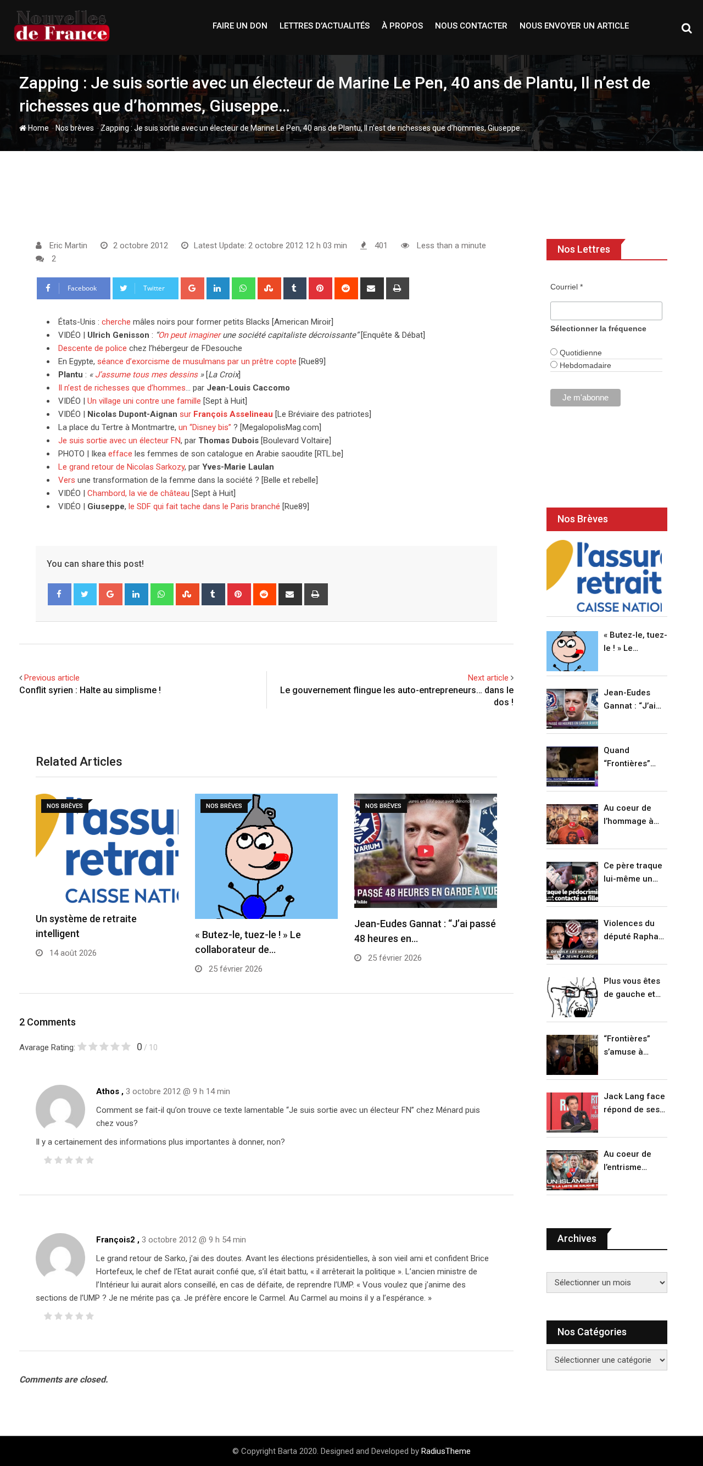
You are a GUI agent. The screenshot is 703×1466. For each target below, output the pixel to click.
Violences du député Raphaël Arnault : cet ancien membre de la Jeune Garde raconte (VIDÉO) (635, 930)
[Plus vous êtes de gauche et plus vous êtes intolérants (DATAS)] (572, 997)
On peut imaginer (189, 335)
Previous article (52, 678)
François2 (115, 1240)
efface (120, 454)
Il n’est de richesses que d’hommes (122, 388)
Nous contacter (471, 26)
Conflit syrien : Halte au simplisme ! (90, 690)
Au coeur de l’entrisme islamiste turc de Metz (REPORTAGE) (630, 1161)
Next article (488, 678)
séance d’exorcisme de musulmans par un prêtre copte (197, 361)
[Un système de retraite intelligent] (604, 576)
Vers (66, 480)
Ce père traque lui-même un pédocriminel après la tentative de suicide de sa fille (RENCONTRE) (633, 873)
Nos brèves (74, 128)
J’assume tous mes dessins (146, 375)
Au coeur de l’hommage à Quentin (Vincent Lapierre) (629, 815)
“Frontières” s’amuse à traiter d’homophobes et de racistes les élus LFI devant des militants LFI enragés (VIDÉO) (632, 1046)
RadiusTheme (446, 1451)
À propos (402, 26)
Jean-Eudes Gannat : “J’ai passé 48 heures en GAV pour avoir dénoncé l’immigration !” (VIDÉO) (633, 700)
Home (37, 128)
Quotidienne (579, 352)
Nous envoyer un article (574, 26)
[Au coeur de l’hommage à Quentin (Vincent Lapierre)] (572, 824)
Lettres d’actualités (325, 26)
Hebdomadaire (584, 365)
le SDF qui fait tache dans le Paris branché (204, 506)
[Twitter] (85, 594)
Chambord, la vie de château (138, 493)
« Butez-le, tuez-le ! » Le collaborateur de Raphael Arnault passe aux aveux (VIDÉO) (635, 642)
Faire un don (240, 26)
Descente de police (92, 348)
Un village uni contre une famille (144, 401)
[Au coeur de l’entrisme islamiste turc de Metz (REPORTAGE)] (572, 1170)
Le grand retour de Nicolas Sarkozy (121, 467)
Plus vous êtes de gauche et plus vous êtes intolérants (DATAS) (632, 988)
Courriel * (566, 286)
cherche (116, 322)
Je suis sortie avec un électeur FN (119, 440)
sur (226, 414)
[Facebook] (59, 594)
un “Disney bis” (204, 427)
